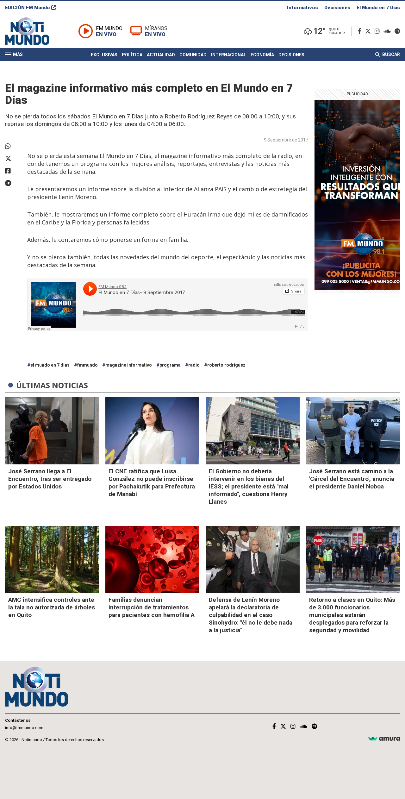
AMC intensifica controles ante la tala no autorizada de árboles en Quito (51, 607)
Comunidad (193, 54)
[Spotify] (397, 31)
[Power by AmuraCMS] (384, 739)
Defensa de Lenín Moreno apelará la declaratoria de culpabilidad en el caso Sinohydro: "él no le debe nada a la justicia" (250, 615)
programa (170, 365)
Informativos (302, 7)
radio (194, 365)
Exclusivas (104, 54)
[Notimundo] (34, 31)
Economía (262, 54)
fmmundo (87, 365)
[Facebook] (361, 31)
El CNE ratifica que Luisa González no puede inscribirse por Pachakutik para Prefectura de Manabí (152, 483)
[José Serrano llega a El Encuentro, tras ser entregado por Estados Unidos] (52, 430)
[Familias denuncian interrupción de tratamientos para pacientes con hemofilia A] (152, 559)
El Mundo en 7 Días (378, 7)
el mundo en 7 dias (50, 365)
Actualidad (161, 54)
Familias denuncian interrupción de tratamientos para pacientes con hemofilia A (152, 607)
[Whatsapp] (13, 146)
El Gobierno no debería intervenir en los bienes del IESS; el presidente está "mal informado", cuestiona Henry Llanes (249, 486)
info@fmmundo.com (24, 727)
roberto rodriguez (226, 365)
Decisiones (337, 7)
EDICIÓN (27, 7)
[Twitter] (369, 31)
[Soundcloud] (388, 31)
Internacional (228, 54)
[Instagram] (378, 31)
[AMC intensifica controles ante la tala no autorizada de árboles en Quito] (52, 559)
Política (132, 54)
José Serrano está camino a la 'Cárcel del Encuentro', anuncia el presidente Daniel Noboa (351, 479)
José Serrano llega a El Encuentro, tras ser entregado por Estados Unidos (49, 479)
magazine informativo (128, 365)
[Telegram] (13, 183)
